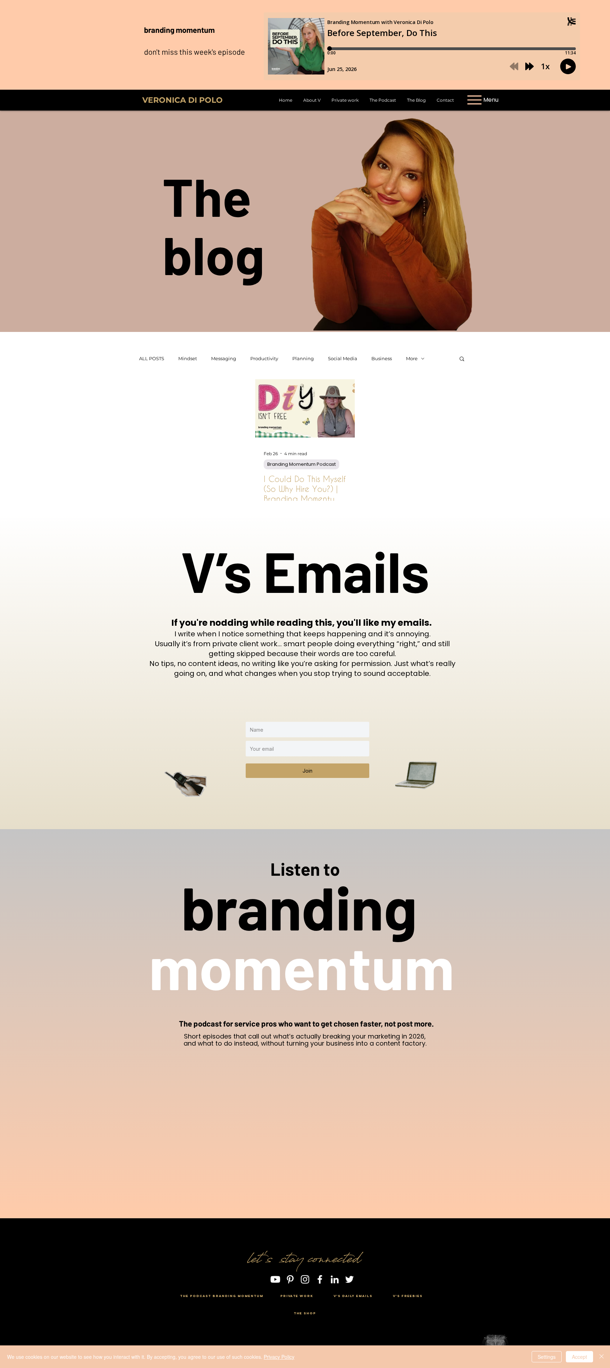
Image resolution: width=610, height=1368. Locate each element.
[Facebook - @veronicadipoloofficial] (319, 1279)
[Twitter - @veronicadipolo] (349, 1279)
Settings (547, 1356)
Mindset (187, 358)
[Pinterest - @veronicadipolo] (290, 1279)
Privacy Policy (279, 1356)
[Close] (601, 1356)
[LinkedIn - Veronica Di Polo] (334, 1279)
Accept (579, 1356)
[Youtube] (275, 1279)
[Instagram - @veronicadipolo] (305, 1279)
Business (381, 358)
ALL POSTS (151, 358)
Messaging (223, 358)
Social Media (342, 358)
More (412, 358)
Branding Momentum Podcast (301, 464)
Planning (303, 358)
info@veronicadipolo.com (304, 1305)
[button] (462, 359)
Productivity (264, 358)
